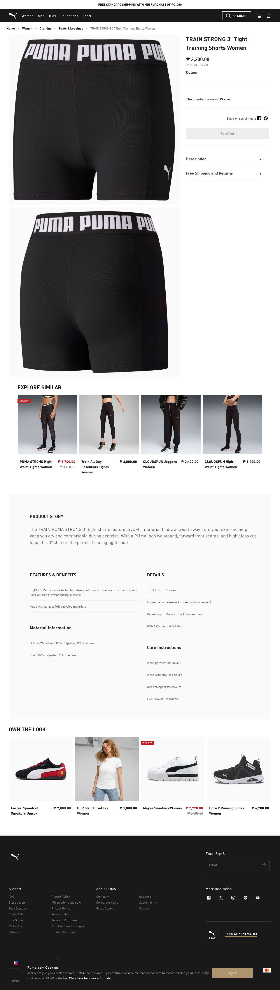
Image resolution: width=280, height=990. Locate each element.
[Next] (255, 436)
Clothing (46, 28)
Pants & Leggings (71, 28)
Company (102, 896)
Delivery (14, 932)
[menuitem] (27, 15)
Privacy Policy (61, 908)
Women (27, 28)
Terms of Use (60, 914)
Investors (145, 896)
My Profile (15, 926)
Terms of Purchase (64, 920)
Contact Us (16, 914)
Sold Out (227, 133)
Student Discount (63, 932)
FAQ (11, 896)
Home (11, 28)
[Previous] (25, 436)
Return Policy (61, 896)
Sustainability (148, 902)
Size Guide (16, 920)
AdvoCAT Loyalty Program (69, 926)
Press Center (105, 908)
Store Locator (18, 902)
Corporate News (107, 902)
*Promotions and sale (66, 902)
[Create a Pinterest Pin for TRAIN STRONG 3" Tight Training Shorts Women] (265, 118)
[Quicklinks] (268, 16)
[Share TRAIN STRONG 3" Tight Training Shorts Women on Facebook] (259, 118)
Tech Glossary (18, 908)
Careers (144, 908)
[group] (47, 436)
